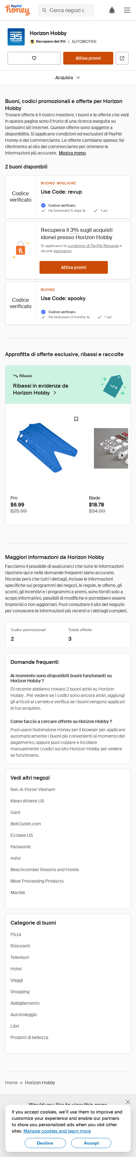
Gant (15, 812)
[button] (127, 10)
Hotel (16, 969)
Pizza (15, 934)
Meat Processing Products (37, 881)
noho (15, 858)
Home (11, 1082)
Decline (45, 1143)
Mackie (17, 892)
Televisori (19, 957)
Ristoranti (20, 946)
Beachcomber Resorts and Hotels (44, 869)
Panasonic (20, 847)
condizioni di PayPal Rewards (93, 245)
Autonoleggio (23, 1014)
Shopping (19, 992)
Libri (14, 1026)
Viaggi (16, 980)
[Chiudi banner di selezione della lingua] (128, 1102)
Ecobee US (21, 835)
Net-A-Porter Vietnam (32, 789)
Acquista (64, 77)
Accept (91, 1143)
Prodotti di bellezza (29, 1037)
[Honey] (17, 10)
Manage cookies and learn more (57, 1130)
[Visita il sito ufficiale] (122, 58)
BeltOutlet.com (25, 824)
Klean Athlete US (27, 801)
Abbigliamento (25, 1003)
